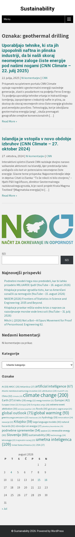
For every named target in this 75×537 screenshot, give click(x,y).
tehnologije (9, 440)
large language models (47, 422)
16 (46, 480)
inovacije (7, 422)
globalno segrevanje (60, 408)
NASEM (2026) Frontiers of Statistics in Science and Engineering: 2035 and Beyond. (35, 301)
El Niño (20, 400)
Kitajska (23, 421)
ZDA (40, 445)
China (7, 396)
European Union (10, 404)
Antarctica (27, 386)
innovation (65, 417)
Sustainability (37, 8)
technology (58, 435)
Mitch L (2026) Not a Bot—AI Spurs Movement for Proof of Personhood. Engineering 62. (38, 322)
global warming (51, 413)
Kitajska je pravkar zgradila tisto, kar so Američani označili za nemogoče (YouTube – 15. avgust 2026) (35, 292)
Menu (7, 19)
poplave (46, 430)
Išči (4, 254)
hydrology (50, 417)
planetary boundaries (52, 426)
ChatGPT (62, 391)
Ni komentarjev (30, 78)
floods (42, 408)
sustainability (39, 435)
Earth (7, 400)
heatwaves (35, 417)
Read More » (9, 121)
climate (18, 396)
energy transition (45, 400)
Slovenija (17, 434)
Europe (62, 400)
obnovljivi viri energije (28, 426)
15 (39, 480)
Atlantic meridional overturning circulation (22, 390)
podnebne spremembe (21, 430)
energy (31, 400)
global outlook (17, 412)
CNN (44, 78)
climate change (45, 394)
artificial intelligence (54, 386)
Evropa (24, 404)
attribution (49, 390)
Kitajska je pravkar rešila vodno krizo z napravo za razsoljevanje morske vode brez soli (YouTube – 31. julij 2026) (37, 311)
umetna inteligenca (37, 441)
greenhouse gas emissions (15, 417)
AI (5, 386)
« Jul (4, 509)
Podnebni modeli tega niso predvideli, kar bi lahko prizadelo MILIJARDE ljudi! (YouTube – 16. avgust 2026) (37, 283)
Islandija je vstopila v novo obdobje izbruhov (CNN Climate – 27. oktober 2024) (36, 143)
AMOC (14, 386)
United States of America (23, 445)
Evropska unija (40, 404)
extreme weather (26, 409)
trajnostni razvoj (25, 440)
